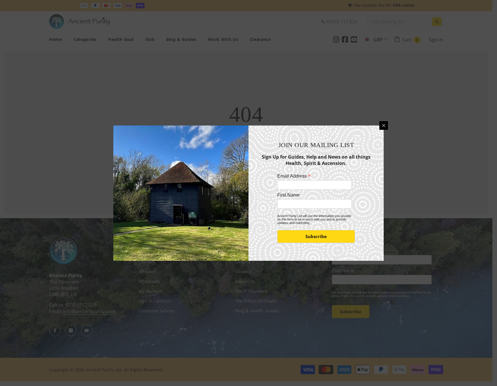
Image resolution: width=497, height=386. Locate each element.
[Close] (383, 125)
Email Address (294, 176)
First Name (288, 195)
